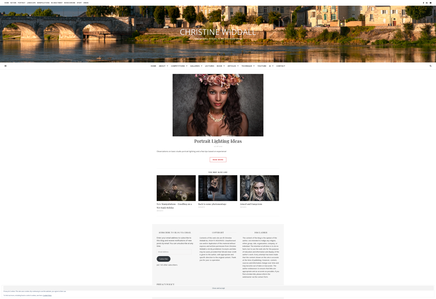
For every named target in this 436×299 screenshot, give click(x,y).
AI (270, 66)
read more (218, 160)
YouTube (262, 66)
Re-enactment (57, 3)
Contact (280, 66)
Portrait (21, 3)
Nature (13, 3)
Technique (247, 66)
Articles (232, 66)
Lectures (209, 66)
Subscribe (163, 259)
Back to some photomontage (212, 204)
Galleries (195, 66)
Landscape (31, 3)
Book (219, 66)
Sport (79, 3)
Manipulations (43, 3)
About (162, 66)
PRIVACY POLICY (165, 284)
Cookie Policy (47, 295)
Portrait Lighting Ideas (218, 141)
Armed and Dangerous (251, 204)
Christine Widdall (218, 32)
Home (7, 3)
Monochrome (69, 3)
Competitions (178, 66)
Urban (85, 3)
